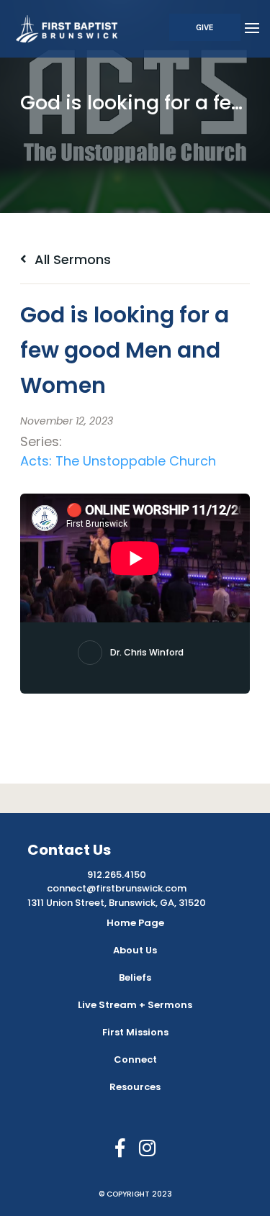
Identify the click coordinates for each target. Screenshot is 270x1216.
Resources (135, 1087)
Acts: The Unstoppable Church (118, 461)
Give (205, 27)
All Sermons (71, 259)
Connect (135, 1059)
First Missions (135, 1032)
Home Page (135, 923)
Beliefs (135, 977)
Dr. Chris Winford (147, 652)
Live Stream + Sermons (135, 1005)
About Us (135, 950)
